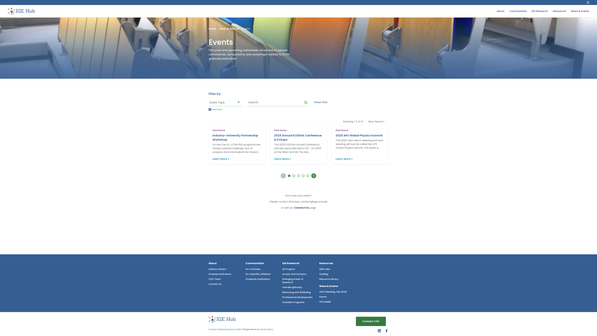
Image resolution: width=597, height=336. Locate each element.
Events (323, 296)
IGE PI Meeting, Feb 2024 (333, 291)
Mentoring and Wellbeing (296, 292)
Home (212, 28)
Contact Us (301, 208)
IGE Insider (325, 301)
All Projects (288, 269)
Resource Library (328, 279)
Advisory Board (217, 269)
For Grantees (252, 269)
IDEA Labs (324, 269)
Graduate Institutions (257, 279)
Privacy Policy (266, 329)
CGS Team (214, 279)
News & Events (580, 11)
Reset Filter (321, 102)
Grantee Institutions (219, 274)
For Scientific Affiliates (258, 274)
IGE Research (540, 11)
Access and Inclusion (294, 274)
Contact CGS (370, 321)
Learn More (220, 159)
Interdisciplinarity (292, 287)
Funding (323, 274)
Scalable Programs (293, 302)
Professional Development (297, 297)
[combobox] (226, 102)
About (500, 11)
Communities (518, 11)
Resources (559, 11)
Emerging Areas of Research (292, 281)
